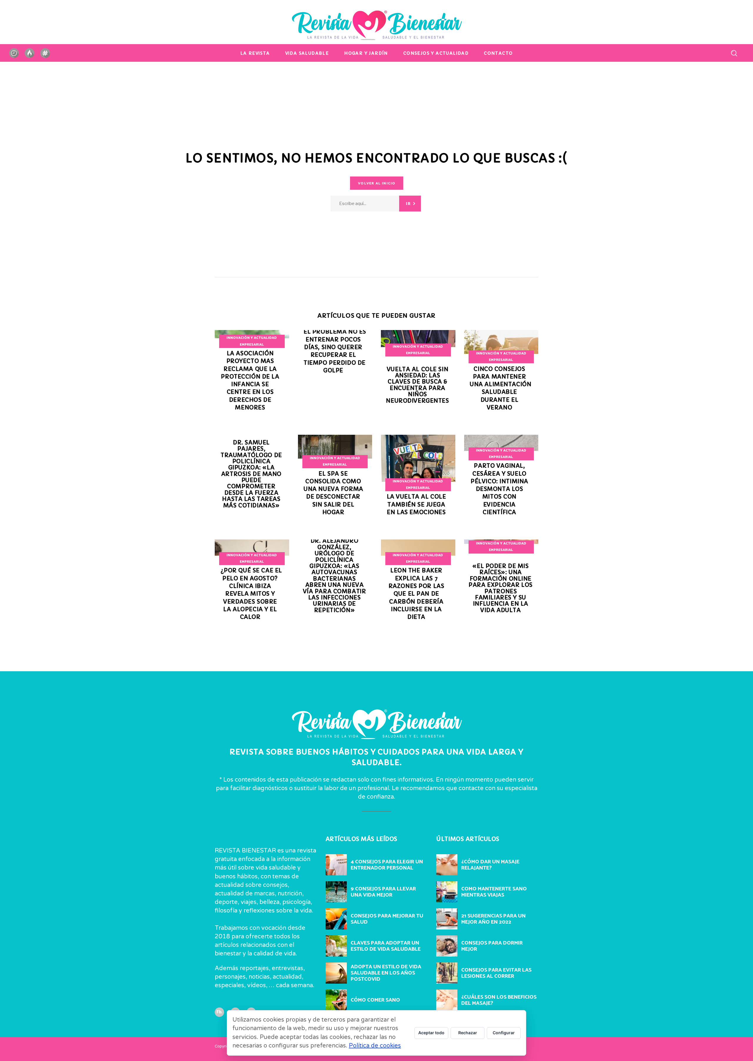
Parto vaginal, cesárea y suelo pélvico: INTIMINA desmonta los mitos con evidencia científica (499, 489)
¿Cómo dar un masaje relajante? (490, 864)
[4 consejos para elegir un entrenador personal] (336, 864)
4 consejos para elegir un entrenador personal (387, 864)
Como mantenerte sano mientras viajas (494, 892)
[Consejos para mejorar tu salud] (336, 919)
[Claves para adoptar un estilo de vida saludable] (336, 946)
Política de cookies (375, 1045)
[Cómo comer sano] (336, 1000)
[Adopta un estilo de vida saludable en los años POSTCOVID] (336, 973)
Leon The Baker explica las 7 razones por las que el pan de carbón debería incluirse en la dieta (416, 593)
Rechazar (467, 1032)
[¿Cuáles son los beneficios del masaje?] (446, 1000)
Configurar (504, 1032)
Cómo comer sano (375, 1000)
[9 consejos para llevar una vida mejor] (336, 891)
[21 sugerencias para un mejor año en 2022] (446, 919)
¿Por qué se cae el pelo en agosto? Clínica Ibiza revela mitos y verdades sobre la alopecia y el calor (251, 593)
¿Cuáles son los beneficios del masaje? (499, 1000)
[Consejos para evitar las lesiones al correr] (446, 973)
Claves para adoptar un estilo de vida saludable (386, 946)
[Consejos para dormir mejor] (446, 946)
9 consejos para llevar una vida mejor (383, 892)
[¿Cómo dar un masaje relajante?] (446, 864)
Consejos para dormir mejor (492, 946)
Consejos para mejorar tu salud (387, 919)
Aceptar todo (431, 1032)
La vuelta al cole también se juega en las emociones (416, 504)
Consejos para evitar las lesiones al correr (496, 973)
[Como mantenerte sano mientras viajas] (446, 891)
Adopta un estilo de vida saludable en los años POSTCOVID (386, 973)
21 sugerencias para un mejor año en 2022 (493, 919)
